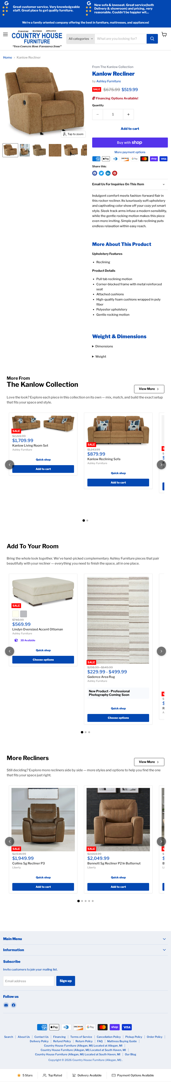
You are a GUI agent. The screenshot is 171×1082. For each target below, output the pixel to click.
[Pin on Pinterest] (114, 173)
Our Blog (130, 1054)
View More (147, 389)
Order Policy (154, 1036)
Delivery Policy (39, 1041)
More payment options (129, 152)
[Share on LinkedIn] (108, 173)
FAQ (100, 1041)
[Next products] (161, 464)
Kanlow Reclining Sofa (103, 459)
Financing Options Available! (116, 98)
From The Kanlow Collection (112, 67)
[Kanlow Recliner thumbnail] (10, 150)
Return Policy (84, 1041)
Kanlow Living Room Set (30, 445)
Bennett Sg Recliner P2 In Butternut (114, 863)
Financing (59, 1036)
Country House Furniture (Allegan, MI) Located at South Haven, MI (83, 1050)
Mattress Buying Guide (122, 1041)
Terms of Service (81, 1036)
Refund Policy (62, 1041)
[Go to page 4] (89, 901)
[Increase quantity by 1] (128, 114)
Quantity (98, 105)
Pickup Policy (133, 1036)
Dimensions (104, 346)
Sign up (66, 981)
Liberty (16, 867)
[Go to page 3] (89, 732)
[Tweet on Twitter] (101, 173)
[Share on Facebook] (94, 173)
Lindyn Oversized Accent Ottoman (37, 629)
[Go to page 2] (87, 520)
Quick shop (43, 459)
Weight (100, 356)
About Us (24, 1036)
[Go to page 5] (93, 901)
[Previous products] (9, 464)
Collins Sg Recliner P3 (28, 863)
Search (8, 1036)
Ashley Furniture (108, 81)
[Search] (152, 39)
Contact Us (41, 1036)
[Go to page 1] (84, 520)
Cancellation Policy (109, 1036)
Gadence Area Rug (101, 677)
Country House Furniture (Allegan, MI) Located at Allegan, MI (83, 1045)
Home (7, 57)
